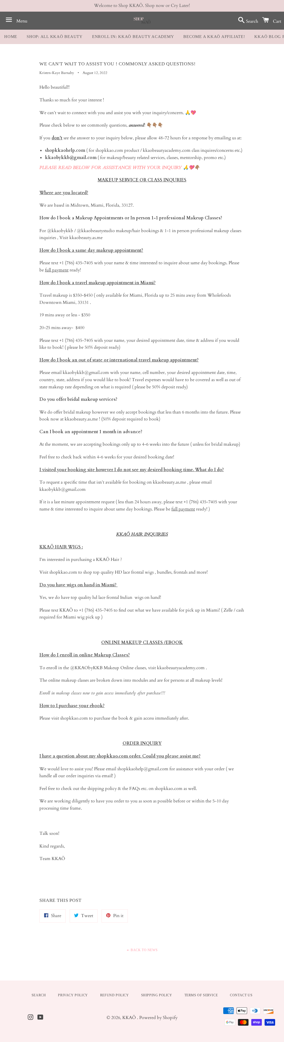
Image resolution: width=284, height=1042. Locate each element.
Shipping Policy (156, 995)
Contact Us (241, 995)
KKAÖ (129, 1018)
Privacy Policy (73, 995)
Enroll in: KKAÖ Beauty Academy (133, 36)
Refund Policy (114, 995)
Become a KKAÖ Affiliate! (214, 36)
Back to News (144, 950)
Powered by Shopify (158, 1018)
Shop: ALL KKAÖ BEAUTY (55, 36)
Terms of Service (201, 995)
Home (10, 36)
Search (39, 995)
